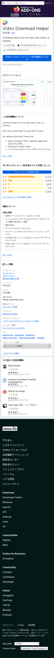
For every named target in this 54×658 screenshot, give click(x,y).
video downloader (27, 338)
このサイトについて (13, 445)
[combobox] (23, 3)
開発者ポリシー (11, 464)
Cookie (21, 625)
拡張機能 (15, 14)
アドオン (7, 440)
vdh (13, 32)
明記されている (13, 630)
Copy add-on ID (12, 278)
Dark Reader (14, 365)
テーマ (24, 14)
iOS (4, 512)
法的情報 (31, 625)
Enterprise (8, 558)
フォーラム (8, 474)
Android (7, 516)
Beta (5, 545)
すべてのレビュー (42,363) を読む (17, 197)
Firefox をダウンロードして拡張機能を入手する (27, 58)
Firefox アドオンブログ (15, 450)
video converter (10, 338)
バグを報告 (8, 479)
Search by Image (16, 391)
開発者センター (11, 459)
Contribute (8, 577)
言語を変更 (7, 644)
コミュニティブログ (13, 469)
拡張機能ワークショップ (16, 454)
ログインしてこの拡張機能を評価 (27, 172)
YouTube (7, 600)
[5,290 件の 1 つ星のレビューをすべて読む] (25, 191)
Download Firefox (12, 497)
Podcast (7, 614)
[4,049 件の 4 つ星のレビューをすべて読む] (25, 180)
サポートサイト (9, 276)
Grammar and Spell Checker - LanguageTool (23, 380)
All (4, 526)
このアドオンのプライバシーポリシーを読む (21, 321)
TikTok (6, 605)
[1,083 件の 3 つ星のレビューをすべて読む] (25, 184)
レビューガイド (11, 483)
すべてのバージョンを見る (14, 328)
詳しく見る (7, 156)
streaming (30, 335)
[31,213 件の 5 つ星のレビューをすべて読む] (25, 177)
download (19, 335)
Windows (8, 502)
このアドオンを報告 (11, 353)
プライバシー (8, 625)
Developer (8, 581)
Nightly (6, 540)
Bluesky (7, 610)
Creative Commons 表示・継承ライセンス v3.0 (28, 633)
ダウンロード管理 (10, 307)
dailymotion (8, 335)
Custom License (10, 314)
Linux (5, 521)
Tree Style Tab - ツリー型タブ (22, 405)
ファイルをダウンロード (13, 64)
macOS (6, 507)
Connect (7, 572)
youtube (40, 338)
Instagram (8, 595)
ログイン (48, 3)
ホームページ (8, 273)
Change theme (9, 648)
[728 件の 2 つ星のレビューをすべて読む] (25, 188)
